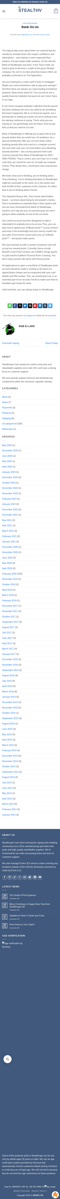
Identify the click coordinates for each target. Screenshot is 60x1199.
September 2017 (10, 622)
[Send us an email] (24, 877)
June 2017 (7, 638)
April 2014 (7, 798)
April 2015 (7, 740)
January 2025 (9, 472)
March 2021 (8, 531)
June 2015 (7, 729)
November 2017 (10, 611)
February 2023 (9, 499)
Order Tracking (21, 1191)
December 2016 (10, 659)
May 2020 (7, 563)
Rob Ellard (44, 35)
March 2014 (8, 804)
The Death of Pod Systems (22, 895)
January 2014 (9, 815)
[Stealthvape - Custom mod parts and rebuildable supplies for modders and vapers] (30, 11)
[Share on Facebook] (15, 305)
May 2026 (7, 445)
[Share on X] (20, 305)
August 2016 (8, 675)
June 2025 (7, 456)
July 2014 (7, 782)
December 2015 (10, 702)
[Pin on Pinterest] (35, 305)
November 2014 (10, 761)
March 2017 (8, 649)
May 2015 (7, 734)
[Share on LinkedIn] (40, 305)
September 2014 (10, 772)
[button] (3, 11)
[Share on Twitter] (25, 305)
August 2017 (8, 627)
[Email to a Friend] (30, 305)
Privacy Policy (39, 1191)
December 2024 (10, 477)
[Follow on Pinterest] (29, 877)
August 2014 (8, 777)
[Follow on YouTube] (40, 877)
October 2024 (8, 483)
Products (6, 413)
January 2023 (9, 504)
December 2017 (10, 606)
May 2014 (7, 793)
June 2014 (7, 788)
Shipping (6, 418)
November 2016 (10, 665)
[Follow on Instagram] (9, 877)
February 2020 (9, 574)
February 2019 (9, 600)
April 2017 (7, 643)
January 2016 (9, 697)
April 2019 (7, 590)
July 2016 (7, 681)
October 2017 (8, 616)
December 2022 (10, 509)
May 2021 (7, 520)
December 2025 (10, 450)
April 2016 (7, 686)
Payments (7, 407)
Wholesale (7, 429)
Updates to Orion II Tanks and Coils (26, 915)
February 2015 (9, 750)
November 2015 (10, 707)
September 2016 (10, 670)
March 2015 (8, 745)
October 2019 (8, 584)
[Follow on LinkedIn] (35, 877)
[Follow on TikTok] (14, 877)
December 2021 (10, 515)
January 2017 (9, 654)
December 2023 (10, 488)
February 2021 (9, 536)
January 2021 (9, 541)
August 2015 (8, 723)
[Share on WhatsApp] (10, 305)
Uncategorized (30, 23)
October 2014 (8, 766)
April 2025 (7, 466)
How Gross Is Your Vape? (22, 924)
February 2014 (9, 809)
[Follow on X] (19, 877)
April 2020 (7, 568)
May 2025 (7, 461)
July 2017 (7, 632)
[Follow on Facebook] (4, 877)
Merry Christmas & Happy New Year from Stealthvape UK (29, 905)
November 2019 (10, 579)
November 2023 (10, 493)
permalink (52, 316)
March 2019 (8, 595)
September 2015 (10, 718)
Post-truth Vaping (10, 343)
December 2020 (10, 547)
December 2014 (10, 756)
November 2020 (10, 552)
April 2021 (7, 525)
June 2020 (7, 557)
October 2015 (8, 713)
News (5, 402)
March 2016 (8, 691)
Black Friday (51, 343)
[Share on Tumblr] (45, 305)
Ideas (5, 397)
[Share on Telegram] (50, 305)
